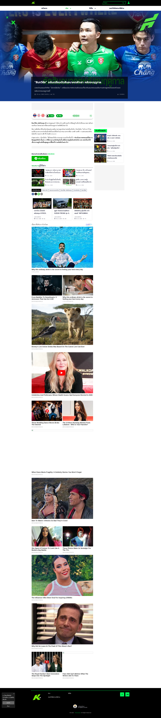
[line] (38, 194)
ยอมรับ (8, 702)
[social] (122, 694)
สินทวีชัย (84, 190)
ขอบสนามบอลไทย (54, 190)
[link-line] (40, 161)
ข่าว (49, 693)
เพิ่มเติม (4, 699)
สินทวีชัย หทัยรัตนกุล (66, 190)
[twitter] (36, 194)
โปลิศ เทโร (45, 190)
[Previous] (30, 209)
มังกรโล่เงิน (77, 190)
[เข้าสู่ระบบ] (128, 2)
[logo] (33, 3)
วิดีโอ (69, 693)
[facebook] (33, 194)
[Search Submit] (123, 3)
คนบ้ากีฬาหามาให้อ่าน (54, 697)
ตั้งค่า (8, 706)
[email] (41, 194)
